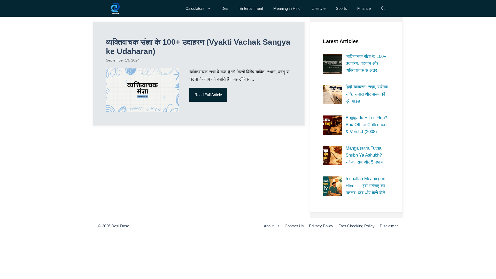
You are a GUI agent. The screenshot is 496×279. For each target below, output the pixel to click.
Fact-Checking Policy (356, 226)
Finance (364, 8)
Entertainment (251, 8)
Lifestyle (319, 8)
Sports (341, 8)
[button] (383, 8)
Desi (225, 8)
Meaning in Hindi (287, 8)
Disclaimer (389, 226)
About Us (272, 226)
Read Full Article (208, 94)
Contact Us (294, 226)
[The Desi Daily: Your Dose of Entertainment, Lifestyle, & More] (115, 8)
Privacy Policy (321, 226)
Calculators (195, 8)
